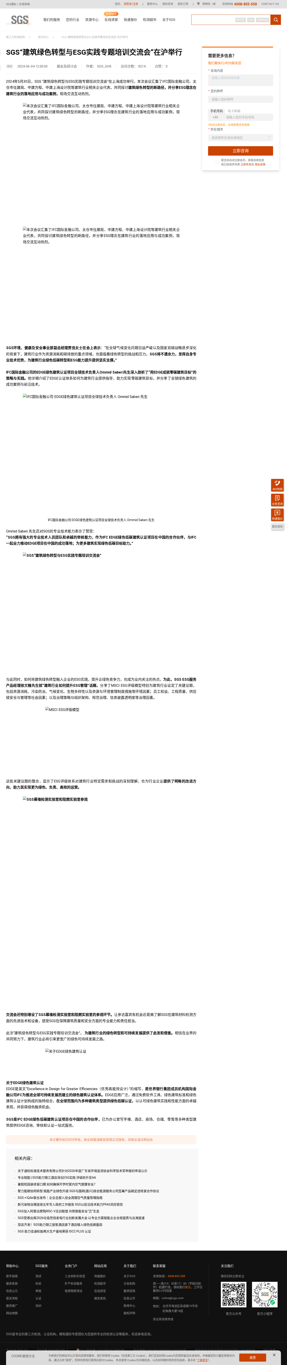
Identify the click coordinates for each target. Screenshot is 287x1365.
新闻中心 (129, 1305)
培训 (38, 1305)
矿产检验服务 (73, 1283)
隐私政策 (260, 164)
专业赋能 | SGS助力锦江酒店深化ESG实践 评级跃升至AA (57, 1177)
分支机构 (129, 1283)
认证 (38, 1298)
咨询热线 (239, 4)
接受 (253, 1357)
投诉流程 (12, 1298)
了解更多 (202, 1360)
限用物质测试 (73, 1291)
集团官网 (129, 1291)
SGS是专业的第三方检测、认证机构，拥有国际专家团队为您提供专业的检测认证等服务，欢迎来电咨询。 (79, 1334)
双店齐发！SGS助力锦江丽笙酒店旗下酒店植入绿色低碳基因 (60, 1224)
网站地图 (12, 1313)
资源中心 (92, 20)
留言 (188, 1287)
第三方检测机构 (15, 37)
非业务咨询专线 (163, 1319)
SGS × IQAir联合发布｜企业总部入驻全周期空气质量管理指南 (60, 1198)
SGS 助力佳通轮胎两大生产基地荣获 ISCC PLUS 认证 (54, 1231)
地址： (157, 1306)
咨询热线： (169, 1276)
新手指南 (12, 1276)
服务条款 (12, 1283)
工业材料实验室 (75, 1276)
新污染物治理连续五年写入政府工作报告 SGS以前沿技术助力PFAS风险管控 (70, 1204)
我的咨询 (167, 4)
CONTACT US (270, 4)
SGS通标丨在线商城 (18, 4)
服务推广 (12, 1305)
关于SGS (168, 20)
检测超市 (150, 20)
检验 (38, 1283)
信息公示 (12, 1291)
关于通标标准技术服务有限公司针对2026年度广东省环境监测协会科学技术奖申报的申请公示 (82, 1171)
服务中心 (152, 4)
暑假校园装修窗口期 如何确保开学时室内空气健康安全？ (57, 1184)
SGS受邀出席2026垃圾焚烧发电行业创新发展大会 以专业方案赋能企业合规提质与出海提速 (81, 1218)
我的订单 (183, 4)
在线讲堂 (111, 20)
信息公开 (129, 1298)
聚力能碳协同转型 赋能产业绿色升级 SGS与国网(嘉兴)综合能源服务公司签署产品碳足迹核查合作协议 (88, 1191)
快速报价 (130, 20)
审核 (38, 1291)
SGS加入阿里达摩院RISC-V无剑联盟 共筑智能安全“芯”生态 (58, 1211)
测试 (38, 1276)
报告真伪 (100, 1298)
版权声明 (129, 1313)
